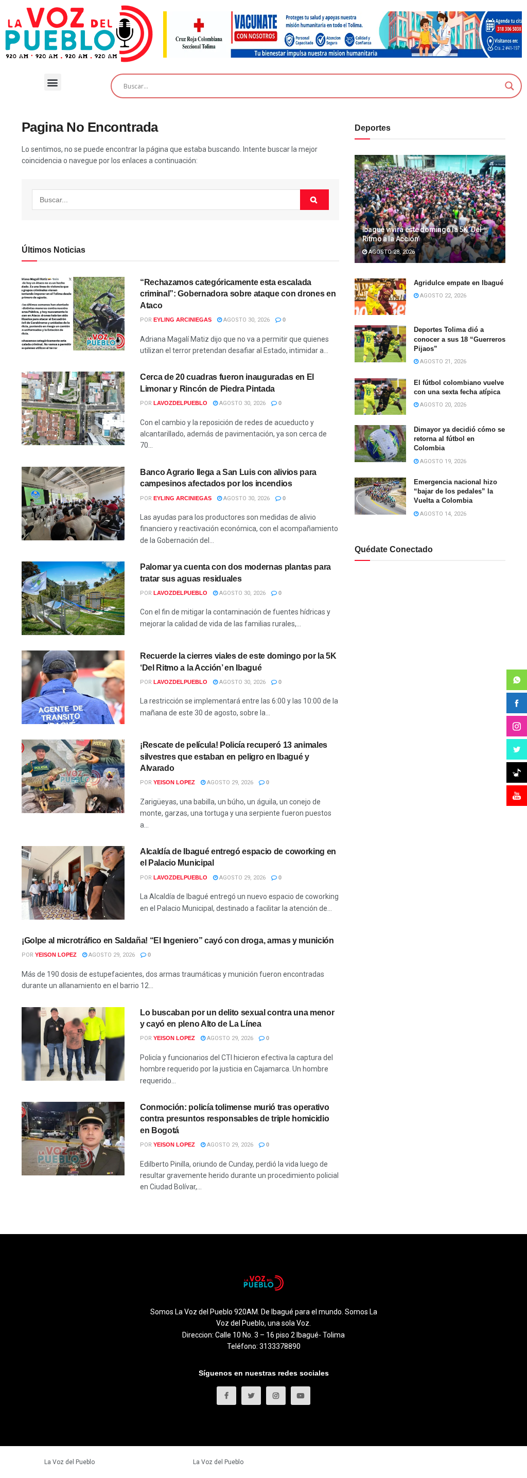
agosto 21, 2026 (442, 361)
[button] (52, 82)
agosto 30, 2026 (246, 319)
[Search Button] (314, 199)
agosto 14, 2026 (442, 514)
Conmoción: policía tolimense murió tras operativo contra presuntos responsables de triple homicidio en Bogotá (234, 1119)
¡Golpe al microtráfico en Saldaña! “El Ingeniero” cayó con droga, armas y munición (178, 940)
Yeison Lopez (174, 782)
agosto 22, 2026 (442, 295)
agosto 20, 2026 (442, 404)
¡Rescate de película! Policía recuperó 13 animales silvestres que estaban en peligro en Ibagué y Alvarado (233, 756)
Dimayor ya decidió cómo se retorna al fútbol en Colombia (459, 439)
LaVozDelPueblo (180, 403)
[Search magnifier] (509, 86)
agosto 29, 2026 (229, 782)
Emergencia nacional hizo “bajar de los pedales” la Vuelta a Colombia (455, 491)
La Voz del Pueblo (69, 1462)
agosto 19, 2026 (442, 461)
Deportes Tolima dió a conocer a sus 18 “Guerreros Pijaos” (459, 339)
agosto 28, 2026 (391, 252)
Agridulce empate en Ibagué (458, 283)
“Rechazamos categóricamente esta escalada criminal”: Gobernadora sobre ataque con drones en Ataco (238, 294)
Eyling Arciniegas (182, 319)
